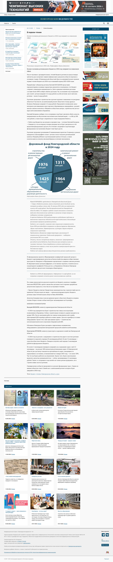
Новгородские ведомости (74, 546)
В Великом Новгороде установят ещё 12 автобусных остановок (13, 38)
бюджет (33, 374)
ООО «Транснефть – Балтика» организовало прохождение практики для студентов (12, 45)
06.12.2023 (30, 28)
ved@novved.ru (26, 543)
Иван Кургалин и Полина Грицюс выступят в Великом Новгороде (13, 58)
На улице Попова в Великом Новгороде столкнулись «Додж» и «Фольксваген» (13, 65)
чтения (38, 374)
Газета (14, 23)
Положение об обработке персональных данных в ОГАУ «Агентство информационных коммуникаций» (30, 552)
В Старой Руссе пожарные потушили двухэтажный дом (12, 52)
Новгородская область (48, 374)
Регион (38, 28)
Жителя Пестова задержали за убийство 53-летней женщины (13, 32)
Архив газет (95, 29)
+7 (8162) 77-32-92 (21, 541)
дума (57, 374)
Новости (6, 23)
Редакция (106, 559)
